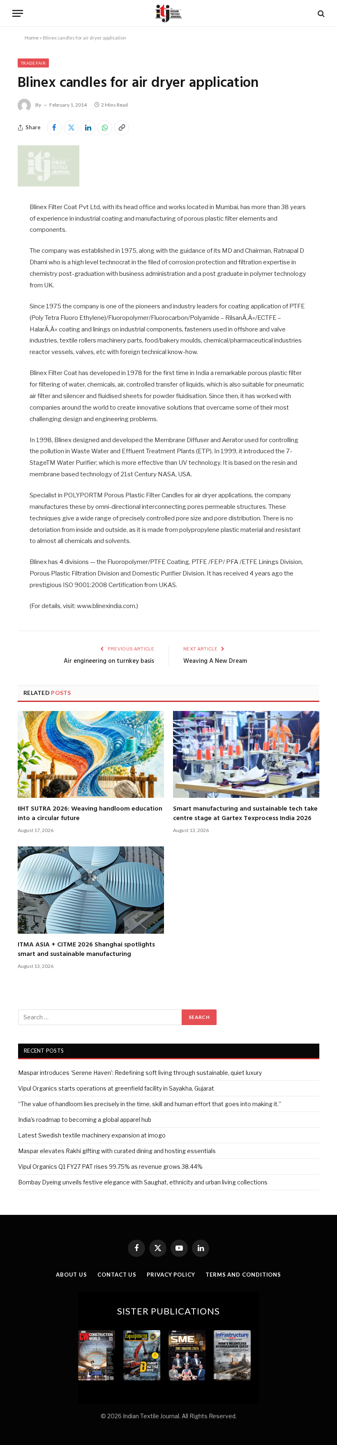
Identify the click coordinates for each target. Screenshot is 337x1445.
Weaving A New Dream (215, 661)
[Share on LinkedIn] (88, 127)
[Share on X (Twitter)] (71, 127)
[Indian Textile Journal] (168, 13)
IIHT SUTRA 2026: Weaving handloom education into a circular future (90, 813)
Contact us (116, 1274)
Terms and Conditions (243, 1274)
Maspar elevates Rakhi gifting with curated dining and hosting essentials (117, 1150)
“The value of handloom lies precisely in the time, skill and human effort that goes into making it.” (149, 1103)
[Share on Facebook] (54, 127)
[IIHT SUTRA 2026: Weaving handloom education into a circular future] (91, 754)
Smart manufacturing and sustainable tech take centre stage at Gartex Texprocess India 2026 (245, 813)
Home (32, 38)
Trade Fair (33, 63)
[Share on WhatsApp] (104, 127)
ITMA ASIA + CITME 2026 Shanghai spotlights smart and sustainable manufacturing (86, 949)
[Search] (320, 13)
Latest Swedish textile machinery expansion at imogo (92, 1135)
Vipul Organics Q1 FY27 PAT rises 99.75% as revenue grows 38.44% (110, 1166)
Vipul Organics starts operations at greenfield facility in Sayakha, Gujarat (116, 1088)
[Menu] (17, 13)
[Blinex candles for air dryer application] (48, 184)
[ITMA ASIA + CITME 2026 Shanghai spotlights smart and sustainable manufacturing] (91, 890)
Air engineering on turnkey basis (109, 661)
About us (71, 1274)
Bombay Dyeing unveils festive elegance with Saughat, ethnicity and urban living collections (143, 1182)
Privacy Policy (171, 1274)
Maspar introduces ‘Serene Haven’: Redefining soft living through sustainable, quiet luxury (140, 1072)
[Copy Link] (121, 127)
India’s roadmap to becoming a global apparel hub (84, 1119)
